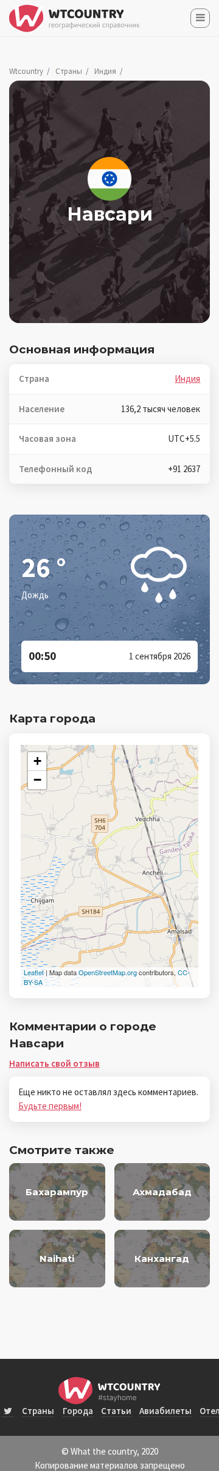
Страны (68, 71)
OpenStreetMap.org (107, 972)
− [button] (37, 779)
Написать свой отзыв (54, 1063)
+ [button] (37, 761)
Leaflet (34, 972)
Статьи (116, 1410)
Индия (105, 71)
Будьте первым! (50, 1106)
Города (78, 1410)
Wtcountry (26, 71)
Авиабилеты (165, 1410)
